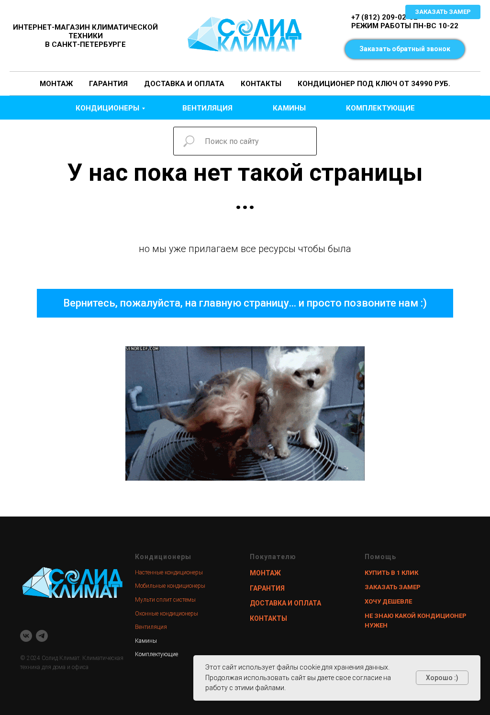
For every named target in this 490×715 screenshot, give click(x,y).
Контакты (261, 83)
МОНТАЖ (265, 573)
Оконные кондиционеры (166, 613)
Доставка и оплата (184, 83)
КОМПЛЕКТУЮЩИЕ (380, 108)
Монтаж (56, 83)
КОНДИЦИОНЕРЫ (107, 108)
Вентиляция (151, 627)
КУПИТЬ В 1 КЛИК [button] (391, 572)
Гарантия (108, 83)
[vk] (26, 636)
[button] (405, 49)
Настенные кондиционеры (169, 572)
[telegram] (42, 636)
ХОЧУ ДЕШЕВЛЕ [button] (388, 601)
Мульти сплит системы (165, 599)
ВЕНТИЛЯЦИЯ (207, 108)
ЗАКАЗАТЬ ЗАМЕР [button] (393, 587)
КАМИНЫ (289, 108)
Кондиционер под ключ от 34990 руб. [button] (374, 83)
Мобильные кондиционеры (170, 586)
